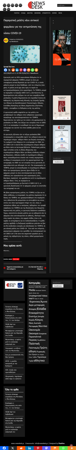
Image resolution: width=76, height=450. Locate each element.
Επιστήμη (16, 259)
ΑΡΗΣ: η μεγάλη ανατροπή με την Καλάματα (11, 363)
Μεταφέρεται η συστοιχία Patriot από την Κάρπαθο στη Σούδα (14, 333)
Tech (38, 293)
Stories (34, 293)
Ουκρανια (42, 333)
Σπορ (30, 357)
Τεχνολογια (41, 357)
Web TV (37, 298)
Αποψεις (32, 309)
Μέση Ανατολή (35, 323)
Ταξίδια (34, 357)
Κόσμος (4, 9)
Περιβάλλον (41, 340)
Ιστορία (41, 316)
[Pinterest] (21, 70)
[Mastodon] (25, 70)
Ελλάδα (8, 5)
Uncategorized (35, 295)
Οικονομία (16, 5)
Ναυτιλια (43, 326)
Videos (44, 295)
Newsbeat (38, 290)
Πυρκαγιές (41, 351)
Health (44, 287)
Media (8, 9)
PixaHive (61, 443)
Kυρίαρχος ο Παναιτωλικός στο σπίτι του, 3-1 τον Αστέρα (13, 317)
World (41, 298)
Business (31, 287)
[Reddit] (13, 70)
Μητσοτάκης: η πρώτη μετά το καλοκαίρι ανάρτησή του (13, 341)
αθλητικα (12, 5)
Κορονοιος (34, 301)
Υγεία (31, 360)
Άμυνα (44, 301)
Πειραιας (33, 339)
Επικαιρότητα (20, 5)
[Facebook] (5, 70)
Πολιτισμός (34, 347)
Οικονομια (33, 333)
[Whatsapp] (32, 70)
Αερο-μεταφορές (37, 305)
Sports (30, 293)
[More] (36, 70)
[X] (9, 70)
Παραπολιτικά (35, 336)
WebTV (31, 298)
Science (44, 290)
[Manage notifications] (71, 445)
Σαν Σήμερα (33, 354)
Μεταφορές (33, 326)
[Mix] (28, 70)
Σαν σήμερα (41, 354)
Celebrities (38, 287)
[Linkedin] (17, 70)
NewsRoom (14, 41)
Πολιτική (4, 5)
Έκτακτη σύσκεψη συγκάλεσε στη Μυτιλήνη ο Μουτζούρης (14, 309)
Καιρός (32, 319)
